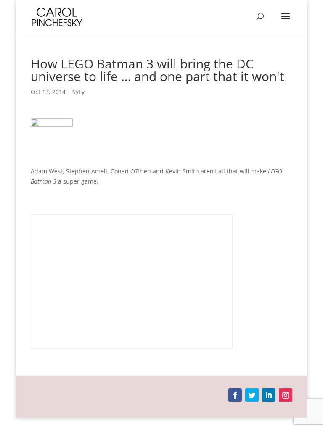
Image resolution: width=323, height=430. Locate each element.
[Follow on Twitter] (252, 395)
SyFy (78, 92)
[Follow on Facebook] (235, 395)
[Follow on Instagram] (285, 395)
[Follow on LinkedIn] (268, 395)
